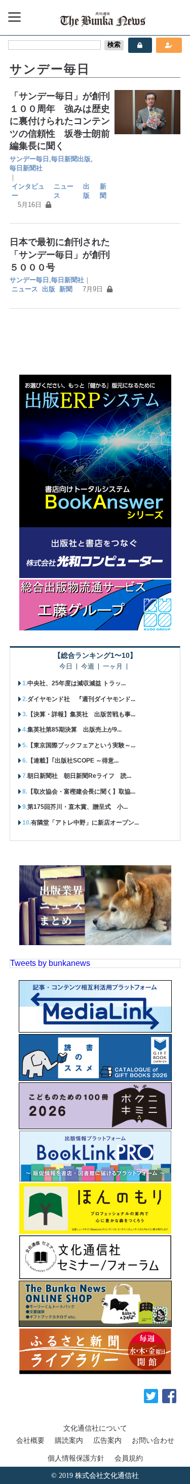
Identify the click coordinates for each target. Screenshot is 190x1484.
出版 (86, 191)
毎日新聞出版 (71, 159)
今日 (65, 666)
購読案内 (69, 1440)
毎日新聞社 (26, 168)
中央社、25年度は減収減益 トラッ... (76, 683)
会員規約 (129, 1458)
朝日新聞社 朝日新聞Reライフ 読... (79, 775)
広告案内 (107, 1440)
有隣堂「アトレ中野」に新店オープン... (85, 822)
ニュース (63, 191)
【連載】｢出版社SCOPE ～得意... (73, 760)
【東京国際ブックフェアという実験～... (81, 745)
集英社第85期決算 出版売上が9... (74, 729)
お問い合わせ (153, 1440)
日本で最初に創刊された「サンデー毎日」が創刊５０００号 (60, 254)
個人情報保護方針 (76, 1458)
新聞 (103, 191)
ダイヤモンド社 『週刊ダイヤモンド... (81, 699)
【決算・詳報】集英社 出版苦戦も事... (81, 714)
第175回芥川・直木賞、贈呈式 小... (77, 806)
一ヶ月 (113, 666)
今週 (87, 666)
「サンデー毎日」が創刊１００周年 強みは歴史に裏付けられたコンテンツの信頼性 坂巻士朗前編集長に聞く (60, 121)
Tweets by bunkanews (50, 963)
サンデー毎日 (29, 159)
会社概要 (30, 1440)
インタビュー (28, 191)
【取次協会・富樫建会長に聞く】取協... (81, 791)
